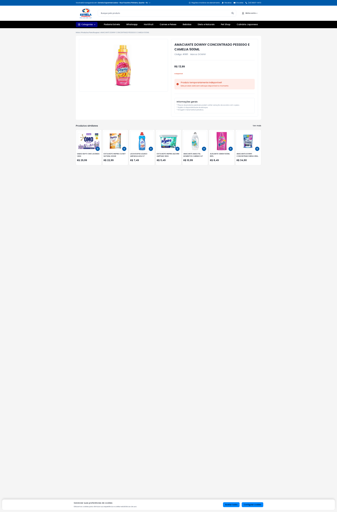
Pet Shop (225, 24)
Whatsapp (132, 24)
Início (78, 32)
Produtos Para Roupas (90, 32)
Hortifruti (148, 24)
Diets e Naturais (206, 24)
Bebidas (187, 24)
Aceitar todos (231, 504)
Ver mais (257, 125)
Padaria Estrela (112, 24)
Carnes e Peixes (168, 24)
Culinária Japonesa (247, 24)
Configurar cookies (252, 504)
